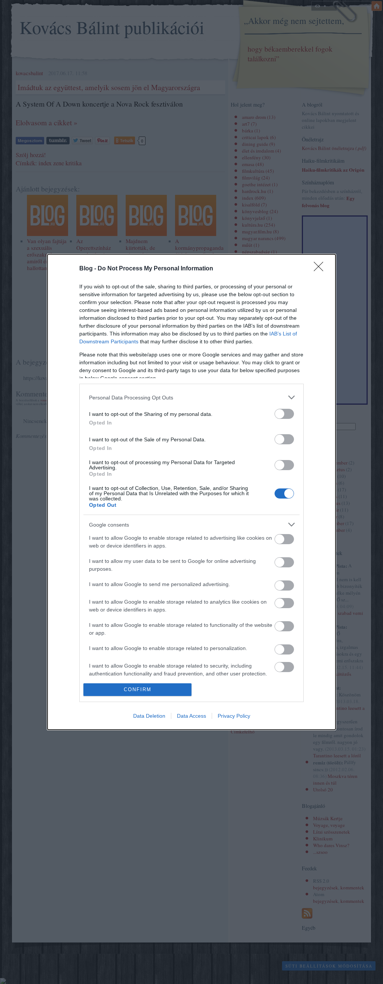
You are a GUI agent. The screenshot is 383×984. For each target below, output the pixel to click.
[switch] (284, 414)
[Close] (321, 269)
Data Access (191, 716)
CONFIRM (137, 689)
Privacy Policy (234, 716)
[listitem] (191, 397)
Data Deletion (149, 716)
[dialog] (191, 491)
